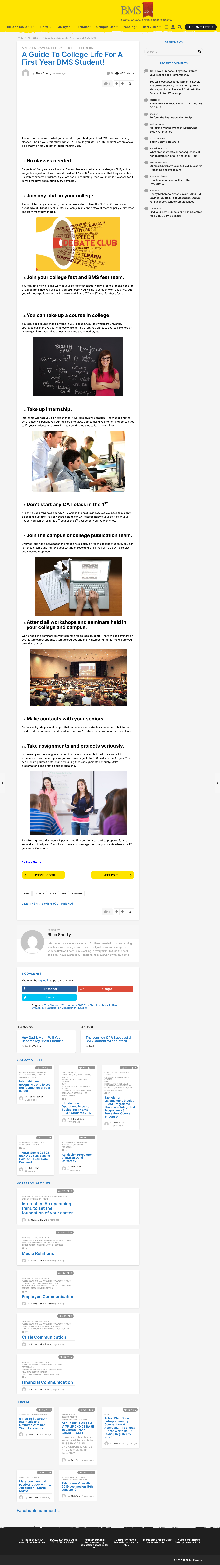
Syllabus (124, 1072)
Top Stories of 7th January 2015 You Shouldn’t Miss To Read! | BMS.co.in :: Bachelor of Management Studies (76, 1006)
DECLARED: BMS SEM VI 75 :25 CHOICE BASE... (63, 1541)
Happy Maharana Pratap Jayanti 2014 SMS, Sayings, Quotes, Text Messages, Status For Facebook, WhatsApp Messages (176, 197)
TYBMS (88, 1075)
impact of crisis (53, 1326)
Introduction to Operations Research (76, 1087)
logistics (66, 1091)
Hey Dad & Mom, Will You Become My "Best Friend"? (42, 1039)
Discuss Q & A (22, 27)
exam (21, 1145)
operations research (72, 1093)
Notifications (68, 1142)
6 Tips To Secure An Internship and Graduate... (32, 1541)
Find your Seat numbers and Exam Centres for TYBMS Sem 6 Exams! (176, 213)
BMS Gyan (63, 27)
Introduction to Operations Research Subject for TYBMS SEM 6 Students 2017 (77, 1108)
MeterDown (33, 1477)
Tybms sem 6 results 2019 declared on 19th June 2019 (77, 1486)
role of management (60, 1286)
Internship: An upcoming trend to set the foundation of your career (34, 1086)
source (25, 1288)
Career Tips (67, 48)
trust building (63, 1329)
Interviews (150, 27)
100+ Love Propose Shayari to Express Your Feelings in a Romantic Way (173, 72)
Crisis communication (33, 1326)
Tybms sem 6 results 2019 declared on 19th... (157, 1541)
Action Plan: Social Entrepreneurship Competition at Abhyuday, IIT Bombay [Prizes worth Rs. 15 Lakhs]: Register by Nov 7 (119, 1427)
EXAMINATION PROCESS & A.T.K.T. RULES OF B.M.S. (176, 105)
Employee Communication (45, 1283)
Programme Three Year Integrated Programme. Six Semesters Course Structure (119, 1086)
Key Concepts (69, 1072)
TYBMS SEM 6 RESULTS (165, 141)
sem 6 (64, 1095)
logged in (43, 980)
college (39, 893)
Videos (65, 1077)
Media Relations (45, 1245)
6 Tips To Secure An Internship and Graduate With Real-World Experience (33, 1423)
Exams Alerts (26, 1142)
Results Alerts (69, 1417)
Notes (107, 1414)
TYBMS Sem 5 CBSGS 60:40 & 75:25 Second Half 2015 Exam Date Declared (34, 1157)
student (77, 893)
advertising (28, 1367)
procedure (67, 1147)
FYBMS (107, 1072)
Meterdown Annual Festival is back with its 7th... (126, 1542)
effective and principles (34, 1243)
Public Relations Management (37, 1240)
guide (53, 893)
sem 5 (29, 1145)
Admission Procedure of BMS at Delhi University (77, 1158)
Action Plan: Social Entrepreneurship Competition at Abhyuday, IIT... (94, 1543)
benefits (26, 1283)
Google (107, 989)
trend (34, 1077)
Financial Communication (47, 1382)
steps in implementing (42, 1288)
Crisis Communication (44, 1337)
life (64, 893)
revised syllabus (113, 1090)
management (79, 1091)
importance (54, 1243)
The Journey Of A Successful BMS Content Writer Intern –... (109, 1039)
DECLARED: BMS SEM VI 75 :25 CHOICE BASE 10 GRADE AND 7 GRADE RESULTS (78, 1428)
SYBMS (115, 1072)
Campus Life (105, 27)
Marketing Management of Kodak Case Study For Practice (174, 129)
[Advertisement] (49, 112)
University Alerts (71, 1419)
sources (59, 1245)
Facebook (51, 989)
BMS (26, 893)
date (42, 1142)
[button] (166, 27)
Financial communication (34, 1372)
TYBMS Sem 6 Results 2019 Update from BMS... (188, 1541)
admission (82, 1142)
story (84, 1419)
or (86, 1093)
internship (24, 1077)
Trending (129, 27)
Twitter (51, 997)
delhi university (75, 1145)
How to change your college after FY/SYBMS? (170, 181)
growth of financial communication (40, 1374)
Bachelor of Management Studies (75, 1080)
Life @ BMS (87, 48)
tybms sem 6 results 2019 (74, 1480)
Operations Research (72, 1075)
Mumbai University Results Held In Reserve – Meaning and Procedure (176, 167)
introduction (28, 1245)
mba (89, 1091)
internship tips (39, 1414)
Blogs (32, 1072)
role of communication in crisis (38, 1329)
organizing (42, 1286)
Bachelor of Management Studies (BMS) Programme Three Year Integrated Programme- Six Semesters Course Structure (119, 1107)
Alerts (44, 27)
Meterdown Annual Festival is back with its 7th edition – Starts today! (35, 1486)
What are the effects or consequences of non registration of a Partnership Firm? (175, 153)
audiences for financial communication (42, 1369)
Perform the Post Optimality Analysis (172, 117)
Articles (83, 27)
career (41, 1075)
